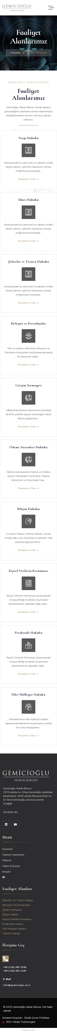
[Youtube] (15, 824)
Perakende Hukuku (28, 633)
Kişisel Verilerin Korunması (28, 571)
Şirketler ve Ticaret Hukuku (28, 262)
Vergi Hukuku (29, 138)
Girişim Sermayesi (28, 385)
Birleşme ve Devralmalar (28, 323)
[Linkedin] (6, 824)
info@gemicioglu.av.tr (17, 985)
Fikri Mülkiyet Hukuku (28, 695)
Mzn (33, 1030)
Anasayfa (15, 52)
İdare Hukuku (28, 200)
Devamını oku (11, 812)
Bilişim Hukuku (28, 509)
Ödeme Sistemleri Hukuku (29, 447)
